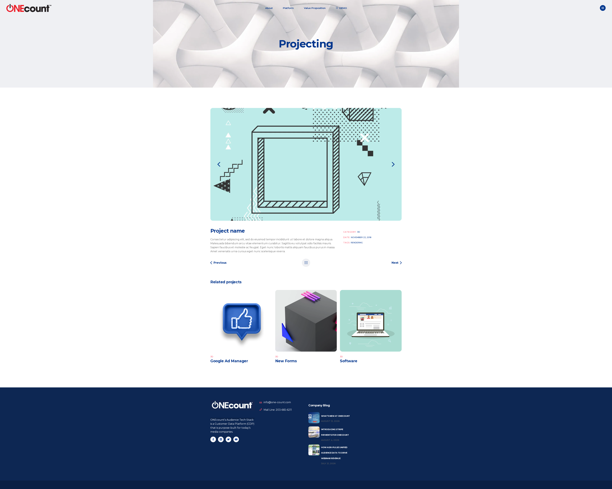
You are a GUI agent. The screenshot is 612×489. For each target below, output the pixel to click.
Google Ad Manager (229, 361)
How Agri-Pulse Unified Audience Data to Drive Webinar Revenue (334, 453)
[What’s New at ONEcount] (314, 417)
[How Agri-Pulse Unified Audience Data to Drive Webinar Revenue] (314, 450)
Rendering (357, 242)
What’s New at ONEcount (335, 416)
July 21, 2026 (328, 463)
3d (358, 232)
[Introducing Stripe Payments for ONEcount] (314, 432)
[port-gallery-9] (306, 164)
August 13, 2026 (330, 421)
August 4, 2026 (330, 440)
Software (348, 361)
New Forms (286, 361)
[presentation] (218, 164)
